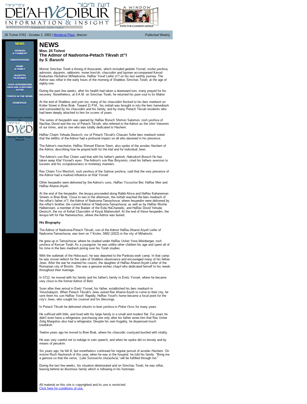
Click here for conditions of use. (61, 388)
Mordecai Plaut (64, 35)
